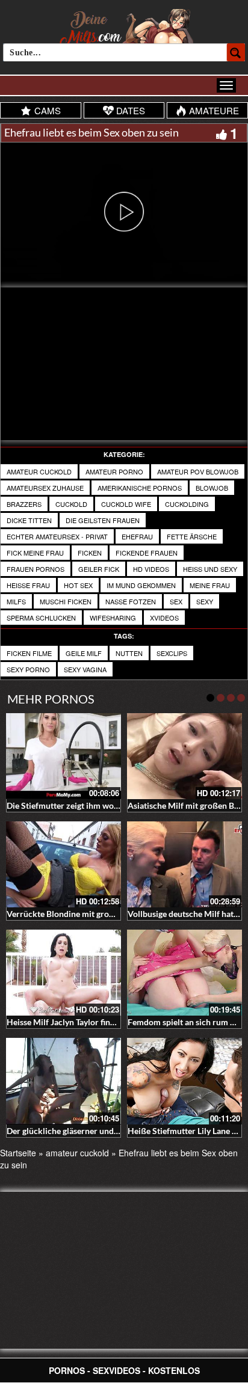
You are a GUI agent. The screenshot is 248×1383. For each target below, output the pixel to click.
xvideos (164, 617)
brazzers (24, 504)
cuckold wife (126, 504)
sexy (204, 601)
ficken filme (29, 653)
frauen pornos (35, 569)
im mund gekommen (141, 585)
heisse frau (28, 585)
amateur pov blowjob (197, 471)
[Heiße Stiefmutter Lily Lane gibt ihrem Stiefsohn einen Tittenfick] (184, 1081)
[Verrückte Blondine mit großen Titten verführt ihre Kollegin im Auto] (63, 864)
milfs (16, 601)
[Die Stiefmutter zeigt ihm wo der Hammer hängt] (63, 756)
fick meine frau (35, 552)
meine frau (210, 585)
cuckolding (187, 504)
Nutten (129, 653)
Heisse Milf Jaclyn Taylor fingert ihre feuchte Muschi (104, 1022)
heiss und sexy (210, 569)
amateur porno (114, 471)
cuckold (71, 504)
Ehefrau (137, 536)
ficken (90, 552)
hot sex (78, 585)
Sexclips (172, 653)
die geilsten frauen (103, 520)
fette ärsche (192, 536)
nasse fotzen (130, 601)
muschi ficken (65, 601)
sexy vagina (85, 669)
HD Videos (151, 569)
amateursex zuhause (45, 487)
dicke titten (29, 520)
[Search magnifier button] (236, 52)
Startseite (18, 1153)
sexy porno (28, 669)
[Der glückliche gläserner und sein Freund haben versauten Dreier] (63, 1081)
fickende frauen (147, 552)
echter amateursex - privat (57, 536)
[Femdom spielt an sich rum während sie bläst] (184, 973)
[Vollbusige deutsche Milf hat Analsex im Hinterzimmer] (184, 864)
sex (176, 601)
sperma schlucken (41, 617)
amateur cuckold (39, 471)
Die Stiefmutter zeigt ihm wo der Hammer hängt (96, 805)
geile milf (84, 653)
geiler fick (98, 569)
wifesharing (113, 617)
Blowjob (212, 487)
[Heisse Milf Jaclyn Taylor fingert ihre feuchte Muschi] (63, 973)
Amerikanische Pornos (140, 487)
